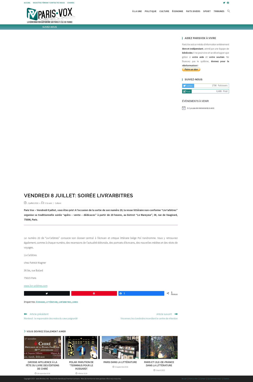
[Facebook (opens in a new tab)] (227, 2)
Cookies (70, 3)
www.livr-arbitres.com (35, 285)
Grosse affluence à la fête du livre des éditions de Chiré (42, 365)
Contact (203, 378)
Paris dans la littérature (120, 362)
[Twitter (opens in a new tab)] (224, 2)
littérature (52, 302)
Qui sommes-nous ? (215, 378)
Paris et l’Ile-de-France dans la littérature (159, 364)
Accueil (27, 3)
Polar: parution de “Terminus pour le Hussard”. (81, 365)
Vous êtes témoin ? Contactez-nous (49, 3)
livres (75, 302)
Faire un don (193, 378)
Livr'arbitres (65, 302)
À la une (48, 203)
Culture (58, 203)
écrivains (40, 302)
